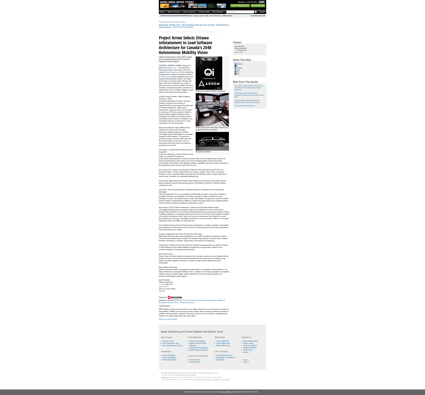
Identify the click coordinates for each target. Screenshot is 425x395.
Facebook (179, 375)
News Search (163, 25)
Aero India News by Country (172, 345)
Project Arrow (165, 76)
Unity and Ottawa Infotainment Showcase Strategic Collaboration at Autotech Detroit (247, 101)
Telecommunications (187, 302)
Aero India (190, 25)
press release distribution (205, 373)
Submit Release (258, 5)
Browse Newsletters (170, 360)
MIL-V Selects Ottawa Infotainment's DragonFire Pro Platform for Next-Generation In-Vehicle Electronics (249, 88)
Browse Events (195, 362)
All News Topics (174, 25)
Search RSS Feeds (223, 343)
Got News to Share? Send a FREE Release (172, 22)
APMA (185, 70)
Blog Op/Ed (220, 360)
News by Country (174, 12)
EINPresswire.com (169, 68)
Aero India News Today (177, 2)
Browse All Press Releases (199, 348)
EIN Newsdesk (182, 373)
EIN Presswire (192, 373)
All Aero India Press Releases (183, 27)
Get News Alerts (204, 12)
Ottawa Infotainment (172, 72)
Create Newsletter (169, 355)
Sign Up (246, 362)
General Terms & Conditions (201, 379)
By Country (203, 25)
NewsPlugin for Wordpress (225, 357)
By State (211, 25)
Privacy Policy (248, 350)
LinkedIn (162, 291)
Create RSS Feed (222, 341)
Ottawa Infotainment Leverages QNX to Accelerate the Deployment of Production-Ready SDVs (249, 95)
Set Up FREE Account (240, 5)
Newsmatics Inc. (166, 377)
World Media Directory (224, 355)
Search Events (195, 360)
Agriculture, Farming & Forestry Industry (188, 300)
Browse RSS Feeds (223, 345)
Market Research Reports (199, 350)
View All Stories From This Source (245, 106)
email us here (163, 286)
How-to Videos (248, 343)
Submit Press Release (197, 341)
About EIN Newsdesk (250, 341)
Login (245, 360)
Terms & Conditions (250, 345)
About (162, 12)
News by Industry (189, 12)
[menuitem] (173, 343)
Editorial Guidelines (250, 348)
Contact (262, 12)
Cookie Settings (225, 379)
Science (176, 302)
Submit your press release (168, 319)
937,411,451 (212, 16)
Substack (193, 375)
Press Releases (217, 12)
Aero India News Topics (171, 343)
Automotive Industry (210, 300)
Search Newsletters (169, 357)
